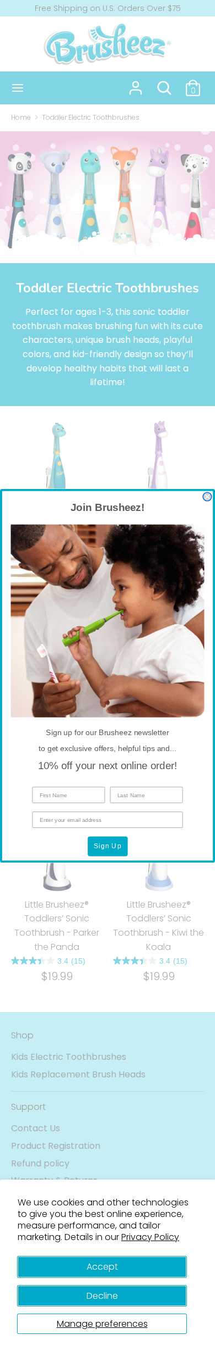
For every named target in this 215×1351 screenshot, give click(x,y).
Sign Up (108, 845)
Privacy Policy (150, 1237)
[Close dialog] (207, 496)
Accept (102, 1266)
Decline (102, 1295)
